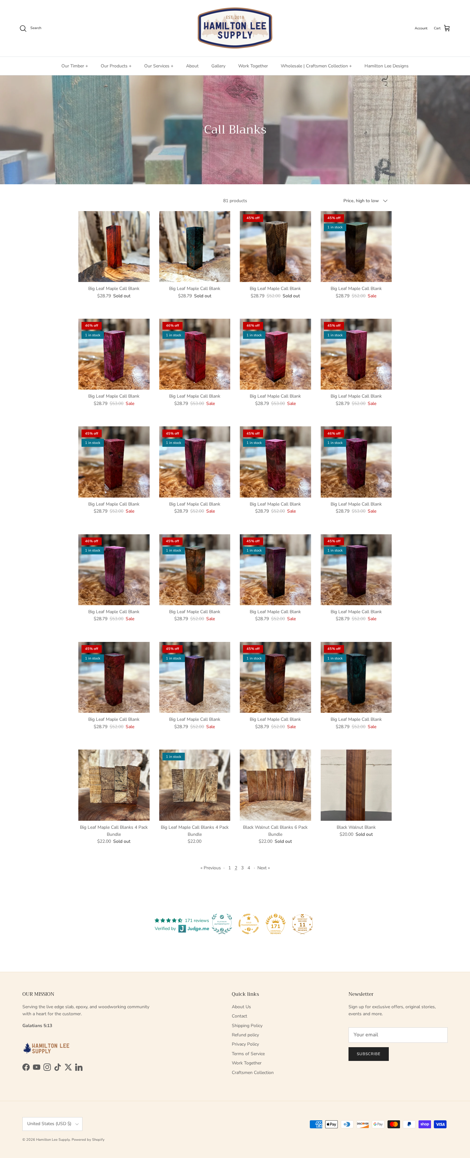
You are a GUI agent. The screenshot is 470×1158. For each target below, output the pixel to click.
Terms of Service (248, 1054)
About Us (241, 1007)
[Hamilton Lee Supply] (235, 28)
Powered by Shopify (88, 1139)
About (192, 66)
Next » (263, 868)
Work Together (253, 66)
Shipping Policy (247, 1026)
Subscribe (368, 1053)
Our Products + (116, 66)
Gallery (218, 66)
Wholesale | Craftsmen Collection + (316, 66)
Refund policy (245, 1035)
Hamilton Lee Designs (386, 66)
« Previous (210, 868)
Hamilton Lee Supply (53, 1139)
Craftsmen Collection (253, 1073)
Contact (239, 1016)
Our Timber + (74, 66)
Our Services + (158, 66)
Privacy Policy (245, 1044)
